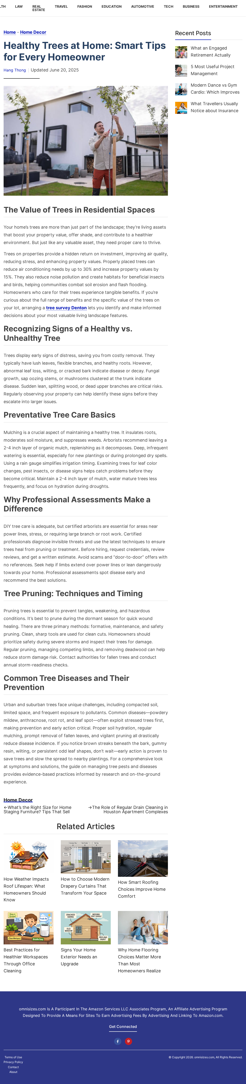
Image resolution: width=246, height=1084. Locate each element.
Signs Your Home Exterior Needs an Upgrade (79, 956)
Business (191, 6)
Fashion (84, 6)
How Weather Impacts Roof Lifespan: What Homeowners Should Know (26, 889)
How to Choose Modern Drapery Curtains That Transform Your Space (85, 886)
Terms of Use (13, 1057)
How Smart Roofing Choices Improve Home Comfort (142, 889)
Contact (13, 1067)
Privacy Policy (13, 1062)
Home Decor (33, 32)
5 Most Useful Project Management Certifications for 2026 (214, 73)
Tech (168, 6)
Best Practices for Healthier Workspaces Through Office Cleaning (26, 960)
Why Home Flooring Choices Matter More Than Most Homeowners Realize (139, 960)
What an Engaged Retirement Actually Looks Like (211, 55)
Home (10, 32)
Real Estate (38, 8)
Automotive (142, 6)
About (13, 1072)
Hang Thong (15, 70)
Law (19, 6)
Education (112, 6)
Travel (61, 6)
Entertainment (223, 6)
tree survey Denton (66, 307)
